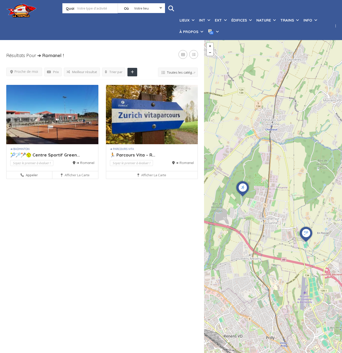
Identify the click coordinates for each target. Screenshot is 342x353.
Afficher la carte (77, 175)
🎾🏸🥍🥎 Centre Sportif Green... (45, 154)
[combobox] (141, 9)
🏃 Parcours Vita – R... (132, 154)
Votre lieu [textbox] (141, 8)
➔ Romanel (85, 163)
